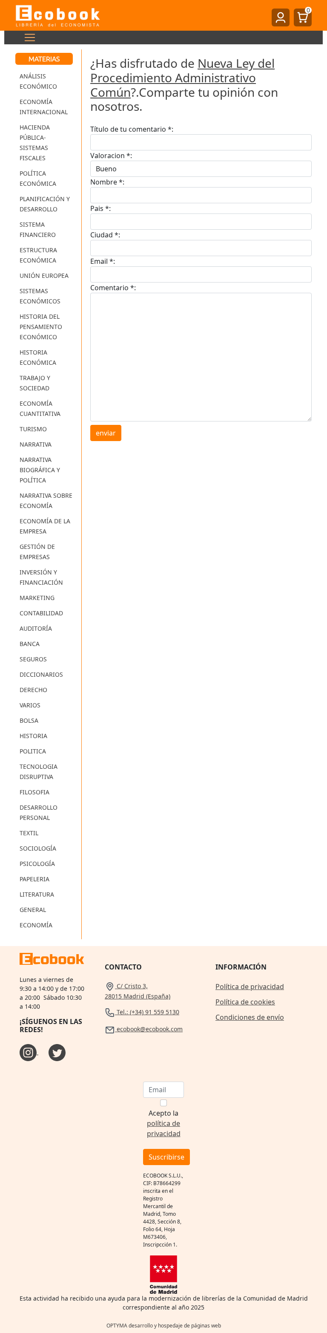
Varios (30, 705)
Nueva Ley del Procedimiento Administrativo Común (182, 77)
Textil (29, 833)
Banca (30, 644)
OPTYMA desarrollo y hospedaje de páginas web (163, 1325)
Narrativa (36, 444)
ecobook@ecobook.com (149, 1029)
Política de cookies (245, 1002)
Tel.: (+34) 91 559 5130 (147, 1012)
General (33, 910)
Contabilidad (41, 613)
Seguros (33, 659)
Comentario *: (113, 287)
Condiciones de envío (249, 1017)
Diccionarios (41, 674)
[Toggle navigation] (27, 37)
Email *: (102, 261)
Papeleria (34, 879)
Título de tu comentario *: (131, 129)
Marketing (37, 598)
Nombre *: (107, 182)
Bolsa (29, 720)
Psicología (37, 864)
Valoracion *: (111, 155)
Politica (33, 751)
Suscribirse (166, 1157)
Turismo (33, 429)
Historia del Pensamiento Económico (41, 326)
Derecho (33, 690)
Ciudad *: (105, 234)
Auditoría (36, 628)
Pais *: (100, 208)
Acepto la (164, 1123)
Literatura (37, 894)
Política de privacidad (249, 986)
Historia (33, 736)
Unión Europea (44, 275)
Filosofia (34, 792)
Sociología (38, 848)
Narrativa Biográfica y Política (40, 470)
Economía (36, 925)
